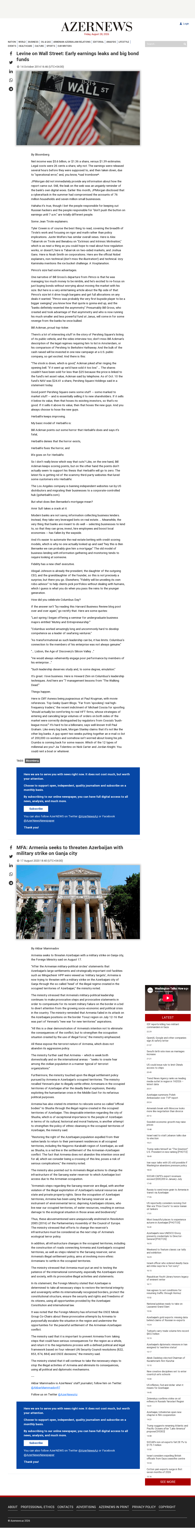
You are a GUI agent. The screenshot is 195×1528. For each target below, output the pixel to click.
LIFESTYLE (124, 42)
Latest (168, 1017)
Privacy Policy (144, 1507)
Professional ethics (37, 1507)
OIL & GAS (46, 42)
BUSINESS (33, 42)
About (13, 1507)
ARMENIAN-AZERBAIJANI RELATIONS (71, 42)
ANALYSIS (111, 42)
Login (186, 23)
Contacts (65, 1507)
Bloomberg (32, 760)
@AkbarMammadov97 (45, 1387)
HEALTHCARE (25, 46)
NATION (12, 42)
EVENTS (12, 46)
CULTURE (39, 46)
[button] (11, 54)
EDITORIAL (98, 42)
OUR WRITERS (65, 46)
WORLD (22, 42)
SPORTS (50, 46)
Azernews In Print (114, 1507)
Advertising (86, 1507)
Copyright (167, 1507)
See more (168, 1482)
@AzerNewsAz (88, 816)
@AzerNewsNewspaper (39, 820)
